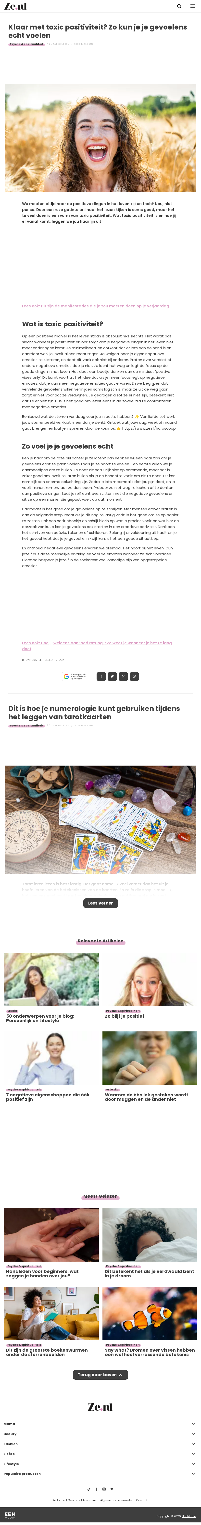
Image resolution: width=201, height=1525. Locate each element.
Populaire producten (22, 1473)
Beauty (10, 1434)
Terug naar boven (97, 1375)
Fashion (11, 1444)
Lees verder (100, 903)
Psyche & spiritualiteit (26, 44)
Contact (141, 1500)
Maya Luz (87, 44)
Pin (123, 676)
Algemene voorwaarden (116, 1500)
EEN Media (189, 1516)
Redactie (58, 1500)
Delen (101, 676)
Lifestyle (11, 1464)
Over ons (74, 1500)
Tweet (112, 676)
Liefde (9, 1453)
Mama (9, 1423)
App (134, 676)
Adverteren (90, 1500)
